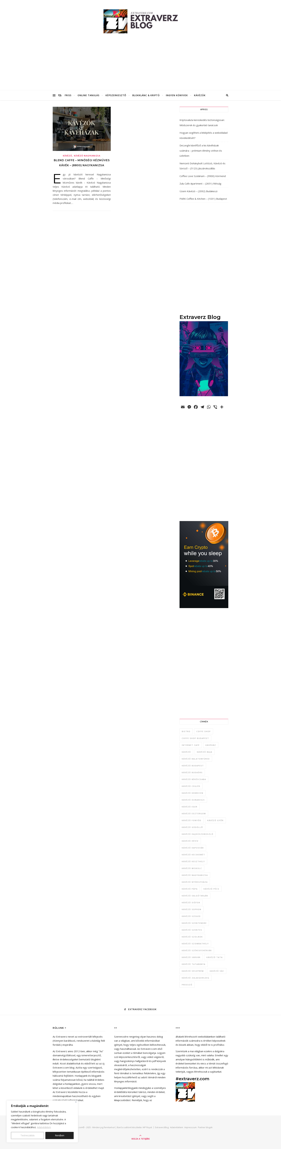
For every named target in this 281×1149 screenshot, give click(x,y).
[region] (42, 1121)
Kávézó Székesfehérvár (197, 950)
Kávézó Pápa (190, 889)
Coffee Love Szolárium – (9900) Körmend (203, 176)
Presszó (187, 984)
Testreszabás (27, 1135)
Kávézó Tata (215, 957)
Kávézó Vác (217, 971)
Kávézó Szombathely (195, 943)
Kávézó (67, 155)
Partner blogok (205, 1127)
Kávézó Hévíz (190, 841)
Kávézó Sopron (191, 909)
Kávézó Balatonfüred (196, 759)
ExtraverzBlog (162, 1127)
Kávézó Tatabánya (193, 964)
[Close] (76, 1102)
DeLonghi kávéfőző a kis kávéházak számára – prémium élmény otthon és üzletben (201, 150)
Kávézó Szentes (192, 930)
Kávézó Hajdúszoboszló (197, 834)
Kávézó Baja (204, 752)
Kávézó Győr (215, 820)
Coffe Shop (203, 731)
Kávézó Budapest (193, 765)
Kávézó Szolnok (192, 936)
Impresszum (190, 1127)
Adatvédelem (44, 1127)
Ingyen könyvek (177, 95)
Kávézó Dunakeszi (193, 800)
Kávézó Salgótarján (195, 895)
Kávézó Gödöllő (192, 827)
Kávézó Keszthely (193, 861)
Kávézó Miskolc (192, 868)
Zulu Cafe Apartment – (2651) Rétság (200, 183)
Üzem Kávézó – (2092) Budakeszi (198, 191)
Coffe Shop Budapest (195, 738)
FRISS (68, 95)
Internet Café (191, 745)
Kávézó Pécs (211, 889)
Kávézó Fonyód (191, 820)
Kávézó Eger (189, 806)
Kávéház (211, 745)
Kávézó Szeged (191, 916)
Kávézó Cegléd (191, 786)
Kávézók (200, 95)
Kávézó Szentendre (194, 923)
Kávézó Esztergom (194, 813)
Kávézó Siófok (191, 902)
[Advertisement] (140, 66)
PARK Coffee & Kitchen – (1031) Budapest (203, 198)
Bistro (186, 731)
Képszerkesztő (116, 95)
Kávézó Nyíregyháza (195, 882)
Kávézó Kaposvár (193, 848)
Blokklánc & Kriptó (146, 95)
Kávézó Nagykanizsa (87, 155)
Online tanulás (88, 95)
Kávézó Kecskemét (193, 854)
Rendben (59, 1135)
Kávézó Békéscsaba (194, 779)
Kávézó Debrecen (192, 793)
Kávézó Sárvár (191, 957)
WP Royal (147, 1127)
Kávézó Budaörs (192, 772)
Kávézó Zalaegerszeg (195, 978)
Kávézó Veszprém (193, 971)
